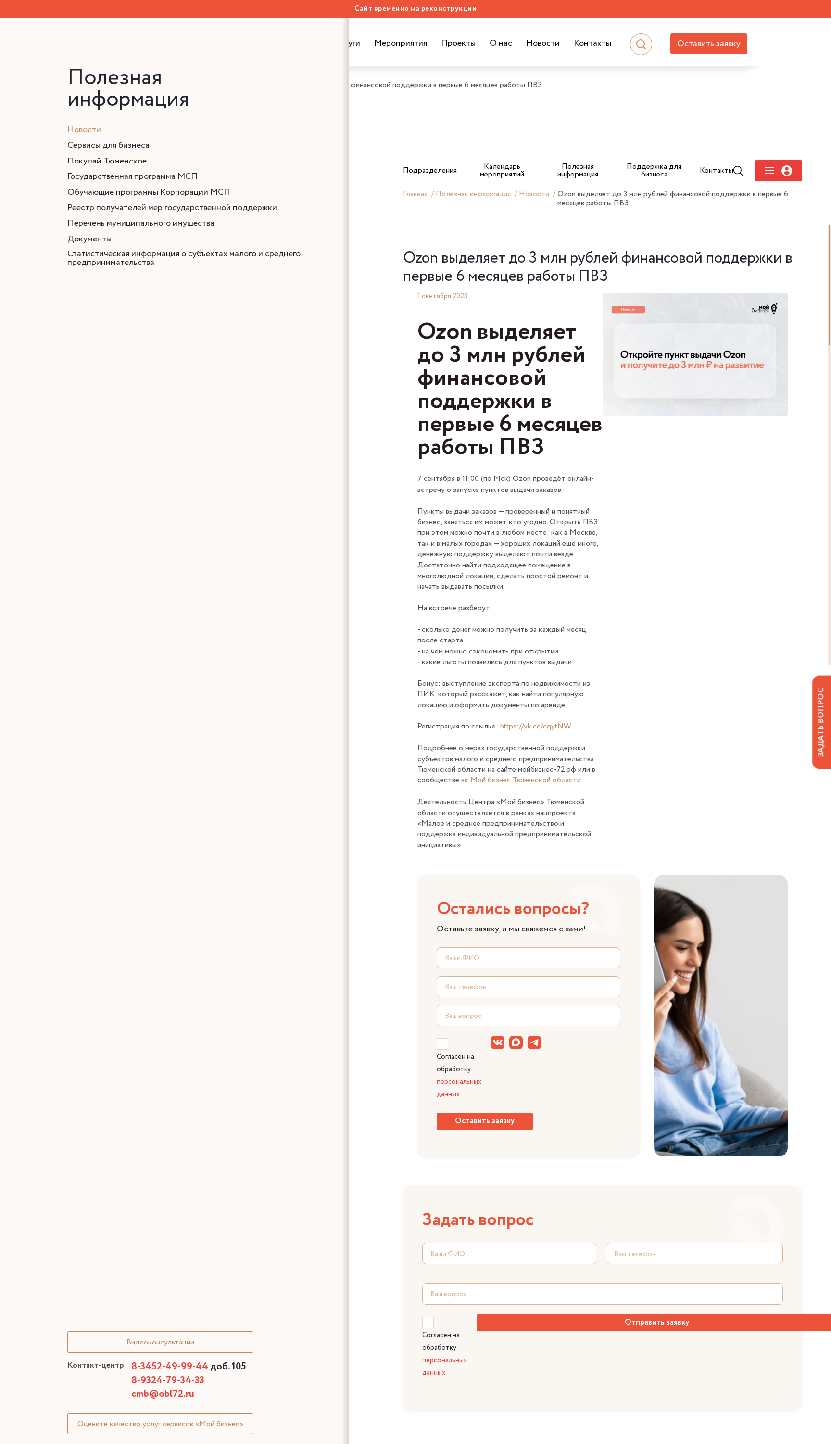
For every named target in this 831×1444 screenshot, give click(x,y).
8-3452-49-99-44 (188, 1367)
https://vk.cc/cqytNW (535, 726)
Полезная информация (473, 194)
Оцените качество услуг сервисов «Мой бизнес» (160, 1424)
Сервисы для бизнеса (108, 145)
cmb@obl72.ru (162, 1394)
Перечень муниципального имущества (140, 223)
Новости (543, 44)
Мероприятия (400, 44)
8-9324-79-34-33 (167, 1381)
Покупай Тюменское (107, 161)
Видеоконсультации (160, 1342)
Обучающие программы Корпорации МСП (148, 192)
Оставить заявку (709, 44)
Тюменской (532, 780)
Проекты (458, 44)
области (566, 780)
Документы (89, 239)
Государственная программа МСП (132, 176)
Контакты (592, 44)
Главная (415, 194)
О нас (501, 44)
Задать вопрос (821, 722)
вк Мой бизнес (487, 780)
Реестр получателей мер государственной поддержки (172, 207)
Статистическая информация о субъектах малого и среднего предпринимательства (184, 258)
